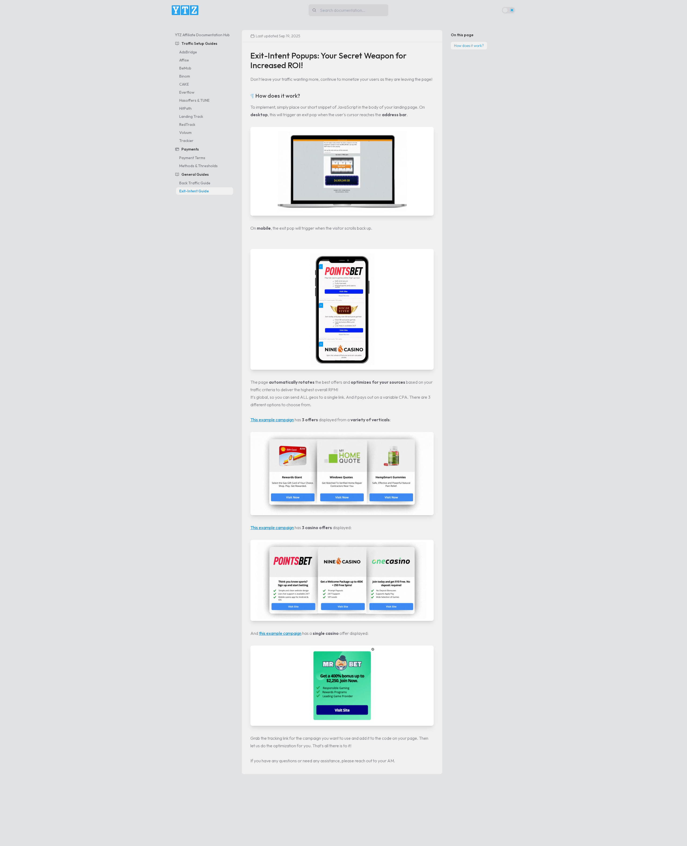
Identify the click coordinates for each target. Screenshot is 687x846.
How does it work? (469, 45)
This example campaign (272, 419)
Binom (184, 76)
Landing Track (191, 116)
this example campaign (280, 633)
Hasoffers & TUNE (194, 100)
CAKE (184, 84)
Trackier (186, 140)
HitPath (185, 108)
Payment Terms (192, 157)
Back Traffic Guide (194, 183)
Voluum (185, 132)
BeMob (185, 68)
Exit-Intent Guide (194, 191)
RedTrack (187, 124)
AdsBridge (188, 52)
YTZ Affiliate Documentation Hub (202, 34)
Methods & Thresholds (198, 165)
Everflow (187, 92)
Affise (184, 60)
